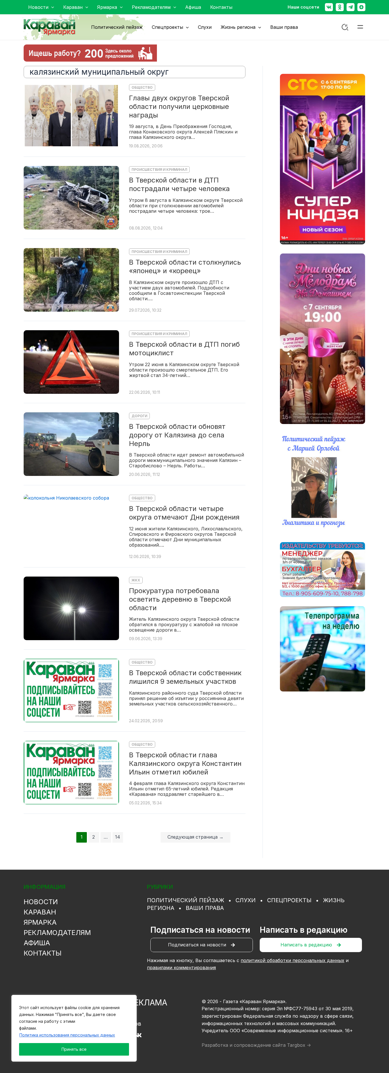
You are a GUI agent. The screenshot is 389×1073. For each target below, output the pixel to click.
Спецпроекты (289, 900)
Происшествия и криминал (159, 169)
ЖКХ (136, 580)
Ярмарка (40, 922)
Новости (41, 902)
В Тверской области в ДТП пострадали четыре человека (179, 184)
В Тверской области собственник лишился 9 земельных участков (185, 677)
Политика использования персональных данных (67, 1035)
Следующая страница (195, 837)
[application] (51, 7)
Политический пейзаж (185, 900)
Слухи (246, 900)
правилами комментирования (181, 967)
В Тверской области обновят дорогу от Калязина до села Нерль (177, 434)
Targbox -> (299, 1045)
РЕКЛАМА (148, 1002)
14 (117, 837)
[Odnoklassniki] (340, 7)
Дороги (139, 416)
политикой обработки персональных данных (292, 960)
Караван (40, 912)
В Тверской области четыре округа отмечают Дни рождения (184, 512)
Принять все (74, 1049)
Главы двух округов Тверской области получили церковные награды (179, 106)
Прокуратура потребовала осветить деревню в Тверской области (180, 599)
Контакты (43, 953)
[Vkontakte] (329, 7)
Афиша (37, 943)
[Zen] (361, 7)
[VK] (138, 1035)
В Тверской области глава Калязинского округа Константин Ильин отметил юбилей (185, 763)
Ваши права (205, 907)
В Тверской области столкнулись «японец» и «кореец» (185, 266)
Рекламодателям (57, 932)
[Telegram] (351, 7)
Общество (142, 87)
